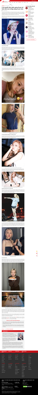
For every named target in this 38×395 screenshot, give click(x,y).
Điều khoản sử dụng (4, 351)
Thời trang (9, 367)
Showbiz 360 (3, 372)
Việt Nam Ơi (29, 369)
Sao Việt (3, 360)
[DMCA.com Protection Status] (27, 386)
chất (27, 2)
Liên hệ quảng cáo (24, 351)
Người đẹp (9, 366)
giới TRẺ (25, 2)
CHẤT (30, 354)
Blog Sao (23, 373)
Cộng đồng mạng (17, 369)
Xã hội (22, 357)
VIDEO (10, 2)
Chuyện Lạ (23, 360)
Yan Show (3, 369)
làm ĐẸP (19, 2)
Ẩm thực (29, 360)
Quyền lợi (10, 351)
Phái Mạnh (29, 363)
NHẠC (14, 2)
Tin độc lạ (3, 367)
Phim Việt (16, 357)
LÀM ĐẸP (11, 363)
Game (29, 366)
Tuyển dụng (34, 0)
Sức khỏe (16, 367)
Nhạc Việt (9, 357)
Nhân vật (16, 373)
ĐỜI (22, 2)
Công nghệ (29, 357)
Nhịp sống (3, 366)
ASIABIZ (23, 370)
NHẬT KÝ (24, 363)
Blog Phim (23, 376)
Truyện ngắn (23, 367)
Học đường (16, 370)
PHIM (16, 2)
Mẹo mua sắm (17, 372)
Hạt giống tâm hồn (24, 366)
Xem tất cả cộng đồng (31, 39)
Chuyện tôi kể (3, 370)
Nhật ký (11, 4)
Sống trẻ (23, 372)
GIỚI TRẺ (17, 363)
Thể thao (29, 367)
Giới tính (16, 366)
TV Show (3, 357)
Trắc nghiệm (23, 369)
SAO (12, 2)
